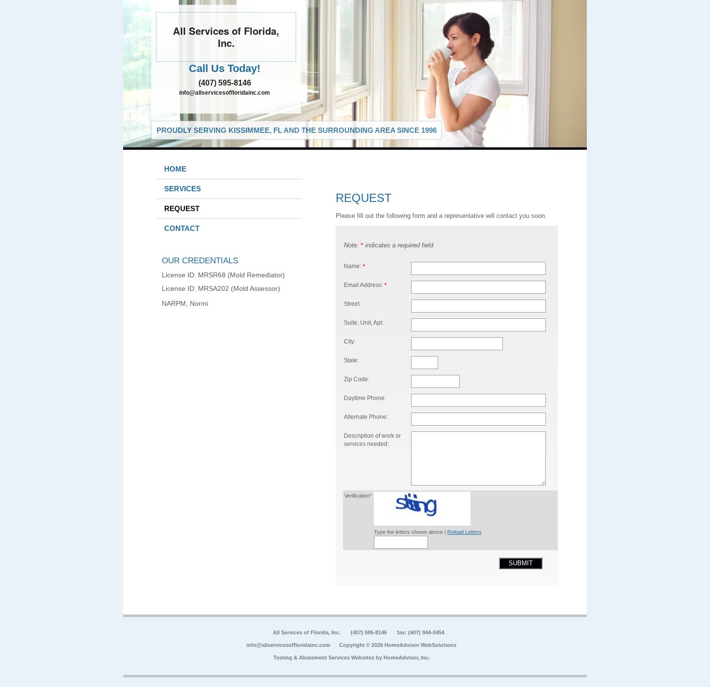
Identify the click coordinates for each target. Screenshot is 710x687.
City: (349, 341)
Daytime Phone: (365, 398)
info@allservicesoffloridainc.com (224, 92)
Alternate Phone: (366, 417)
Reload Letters (464, 532)
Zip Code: (356, 379)
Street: (352, 304)
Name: (354, 266)
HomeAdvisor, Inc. (406, 657)
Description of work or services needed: (372, 439)
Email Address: (365, 285)
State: (351, 360)
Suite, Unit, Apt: (363, 322)
